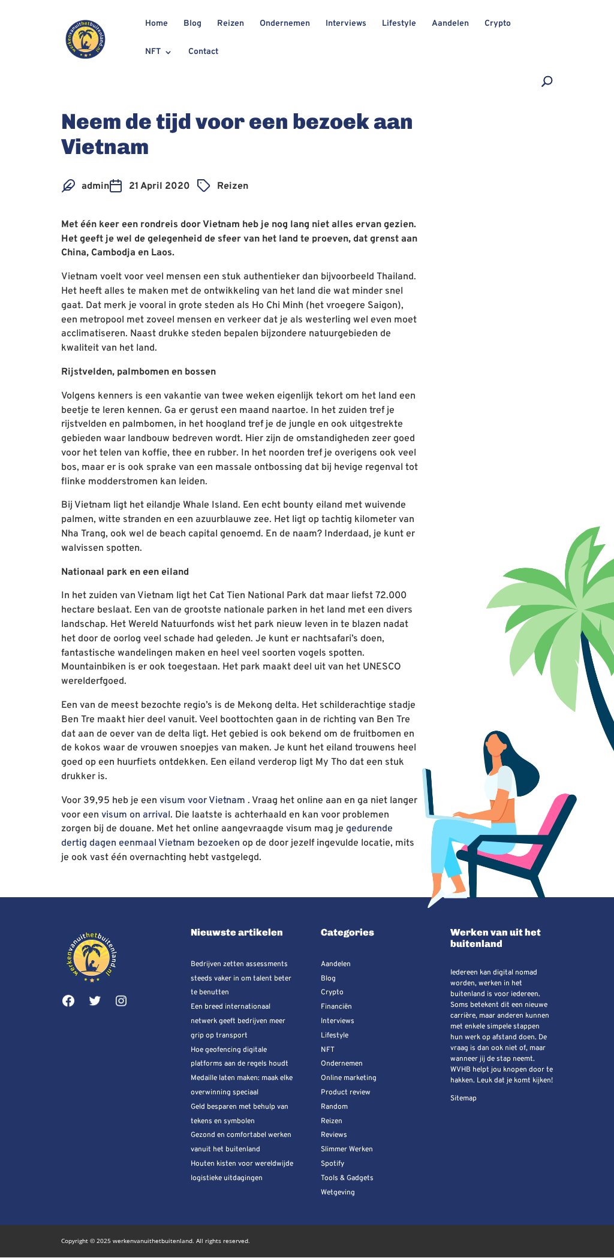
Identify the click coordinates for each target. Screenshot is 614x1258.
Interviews (346, 24)
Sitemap (463, 1098)
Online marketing (349, 1078)
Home (156, 24)
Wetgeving (338, 1192)
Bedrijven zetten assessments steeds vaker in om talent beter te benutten (241, 979)
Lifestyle (399, 24)
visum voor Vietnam (202, 801)
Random (334, 1107)
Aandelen (450, 24)
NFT (153, 52)
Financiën (336, 1007)
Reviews (334, 1135)
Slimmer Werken (347, 1149)
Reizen (230, 24)
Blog (192, 24)
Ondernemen (285, 24)
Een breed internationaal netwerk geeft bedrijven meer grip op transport (238, 1021)
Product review (346, 1092)
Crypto (497, 24)
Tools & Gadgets (347, 1178)
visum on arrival (135, 815)
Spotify (332, 1164)
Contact (203, 52)
